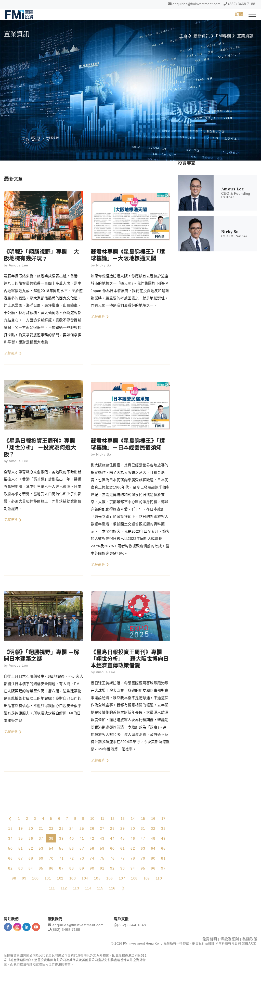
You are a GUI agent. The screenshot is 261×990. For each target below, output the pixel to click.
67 (20, 858)
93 (122, 868)
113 (76, 888)
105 (97, 878)
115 (100, 888)
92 (112, 868)
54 (51, 848)
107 (122, 878)
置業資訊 (245, 36)
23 (61, 828)
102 (60, 878)
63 (143, 848)
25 (82, 828)
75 (102, 858)
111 (52, 888)
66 (10, 858)
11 (102, 818)
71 (61, 858)
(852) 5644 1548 (131, 925)
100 (35, 878)
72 (71, 858)
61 (122, 848)
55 (61, 848)
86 (51, 868)
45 (122, 838)
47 (143, 838)
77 (122, 858)
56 (71, 848)
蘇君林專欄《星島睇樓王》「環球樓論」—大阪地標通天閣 (128, 255)
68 (31, 858)
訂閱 (239, 14)
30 (132, 828)
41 (82, 838)
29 (122, 828)
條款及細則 (229, 939)
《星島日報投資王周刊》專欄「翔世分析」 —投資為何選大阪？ (40, 447)
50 (10, 848)
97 (163, 868)
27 (102, 828)
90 (92, 868)
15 (143, 818)
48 (153, 838)
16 (153, 818)
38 (51, 838)
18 (10, 828)
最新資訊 (201, 36)
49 (163, 838)
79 (143, 858)
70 (51, 858)
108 (134, 878)
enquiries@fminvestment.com (196, 4)
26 (92, 828)
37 (41, 838)
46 (132, 838)
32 (153, 828)
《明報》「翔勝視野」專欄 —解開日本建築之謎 (41, 655)
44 (112, 838)
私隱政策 (249, 939)
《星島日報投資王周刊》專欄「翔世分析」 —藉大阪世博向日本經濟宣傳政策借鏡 (129, 658)
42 (92, 838)
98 (14, 878)
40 (71, 838)
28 (112, 828)
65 (163, 848)
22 (51, 828)
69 (41, 858)
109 (146, 878)
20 (31, 828)
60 (112, 848)
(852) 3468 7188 (241, 4)
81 (163, 858)
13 (123, 818)
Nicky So (103, 265)
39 (61, 838)
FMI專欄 (223, 36)
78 (132, 858)
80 (153, 858)
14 (133, 818)
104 (85, 878)
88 (71, 868)
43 (102, 838)
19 (20, 828)
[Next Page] (123, 888)
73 (82, 858)
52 (31, 848)
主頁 (183, 36)
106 (109, 878)
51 (20, 848)
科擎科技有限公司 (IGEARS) (235, 943)
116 (112, 888)
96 (153, 868)
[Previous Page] (10, 818)
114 (88, 888)
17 (163, 818)
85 (41, 868)
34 (10, 838)
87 (61, 868)
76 (112, 858)
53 (41, 848)
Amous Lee (18, 265)
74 (92, 858)
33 (163, 828)
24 (71, 828)
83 (20, 868)
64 (153, 848)
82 (10, 868)
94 (132, 868)
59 (102, 848)
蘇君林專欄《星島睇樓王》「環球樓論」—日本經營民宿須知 (128, 444)
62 (132, 848)
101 (48, 878)
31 (143, 828)
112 (64, 888)
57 (82, 848)
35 (20, 838)
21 (41, 828)
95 (143, 868)
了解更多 (11, 353)
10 (92, 818)
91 (102, 868)
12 (112, 818)
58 (92, 848)
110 (159, 878)
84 (31, 868)
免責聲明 (209, 939)
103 (72, 878)
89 (82, 868)
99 (24, 878)
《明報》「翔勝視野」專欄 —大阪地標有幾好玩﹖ (41, 255)
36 (31, 838)
